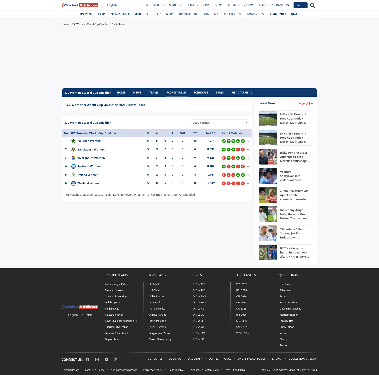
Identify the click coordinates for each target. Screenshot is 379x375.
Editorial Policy (71, 370)
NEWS (137, 92)
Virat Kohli (154, 302)
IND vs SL (198, 321)
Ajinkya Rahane (157, 314)
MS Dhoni (154, 290)
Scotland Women (89, 166)
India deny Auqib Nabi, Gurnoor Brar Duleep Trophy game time (294, 214)
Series (283, 296)
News (170, 14)
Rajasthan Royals (114, 314)
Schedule (141, 14)
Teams (101, 14)
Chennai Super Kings (116, 296)
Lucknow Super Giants (117, 333)
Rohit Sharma (156, 296)
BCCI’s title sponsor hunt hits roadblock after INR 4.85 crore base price (293, 252)
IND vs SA (198, 314)
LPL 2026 (241, 308)
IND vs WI (198, 327)
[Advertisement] (189, 57)
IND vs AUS (199, 290)
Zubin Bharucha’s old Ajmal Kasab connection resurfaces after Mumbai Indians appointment (295, 195)
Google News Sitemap (302, 358)
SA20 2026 (242, 327)
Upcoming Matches (290, 308)
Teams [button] (190, 5)
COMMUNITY (277, 14)
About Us (175, 358)
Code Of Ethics (177, 370)
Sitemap (277, 358)
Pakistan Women (89, 141)
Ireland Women (88, 175)
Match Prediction (227, 14)
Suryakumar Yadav (159, 333)
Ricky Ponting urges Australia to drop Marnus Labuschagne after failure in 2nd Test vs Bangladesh (294, 157)
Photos (233, 5)
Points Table (120, 14)
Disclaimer (195, 358)
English (112, 5)
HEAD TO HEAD (242, 92)
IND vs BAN (199, 296)
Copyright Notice (220, 358)
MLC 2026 (241, 321)
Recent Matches (288, 302)
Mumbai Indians (114, 290)
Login (300, 5)
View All (304, 103)
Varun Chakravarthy (160, 339)
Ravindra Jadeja (157, 321)
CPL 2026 (241, 296)
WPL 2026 (241, 284)
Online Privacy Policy (251, 358)
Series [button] (173, 5)
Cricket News (213, 5)
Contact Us (155, 358)
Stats (262, 5)
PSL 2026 (241, 302)
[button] (248, 141)
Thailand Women (88, 183)
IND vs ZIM (199, 333)
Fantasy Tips (255, 14)
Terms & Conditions (234, 370)
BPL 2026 (241, 314)
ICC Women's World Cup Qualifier (88, 92)
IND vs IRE (198, 339)
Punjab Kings (112, 308)
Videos (249, 5)
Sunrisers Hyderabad (116, 327)
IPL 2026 (86, 14)
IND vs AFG (199, 284)
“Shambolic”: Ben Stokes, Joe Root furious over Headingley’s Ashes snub (293, 233)
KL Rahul (154, 284)
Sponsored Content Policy (205, 370)
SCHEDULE (201, 92)
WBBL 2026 (242, 333)
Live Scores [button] (152, 5)
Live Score (285, 284)
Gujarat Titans (113, 339)
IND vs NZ (198, 308)
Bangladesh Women (91, 149)
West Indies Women (91, 158)
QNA (294, 14)
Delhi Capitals (112, 302)
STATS (220, 92)
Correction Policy (152, 370)
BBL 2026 (241, 290)
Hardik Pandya (157, 308)
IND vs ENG (199, 302)
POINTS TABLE (176, 92)
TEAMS (154, 92)
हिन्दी (89, 315)
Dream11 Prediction (194, 14)
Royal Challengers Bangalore (121, 321)
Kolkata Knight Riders (116, 284)
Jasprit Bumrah (157, 327)
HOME (121, 92)
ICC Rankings (280, 5)
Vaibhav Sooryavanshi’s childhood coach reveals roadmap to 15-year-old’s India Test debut (293, 176)
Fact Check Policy (94, 370)
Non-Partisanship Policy (124, 370)
